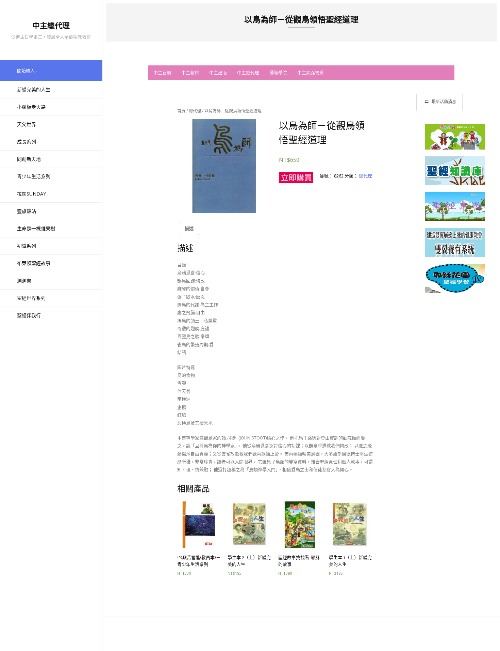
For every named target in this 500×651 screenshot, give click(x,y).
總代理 (195, 111)
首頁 (181, 111)
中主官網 (162, 72)
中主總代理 (248, 72)
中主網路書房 (310, 72)
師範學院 (278, 72)
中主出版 (218, 72)
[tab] (439, 102)
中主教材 (190, 72)
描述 (189, 228)
